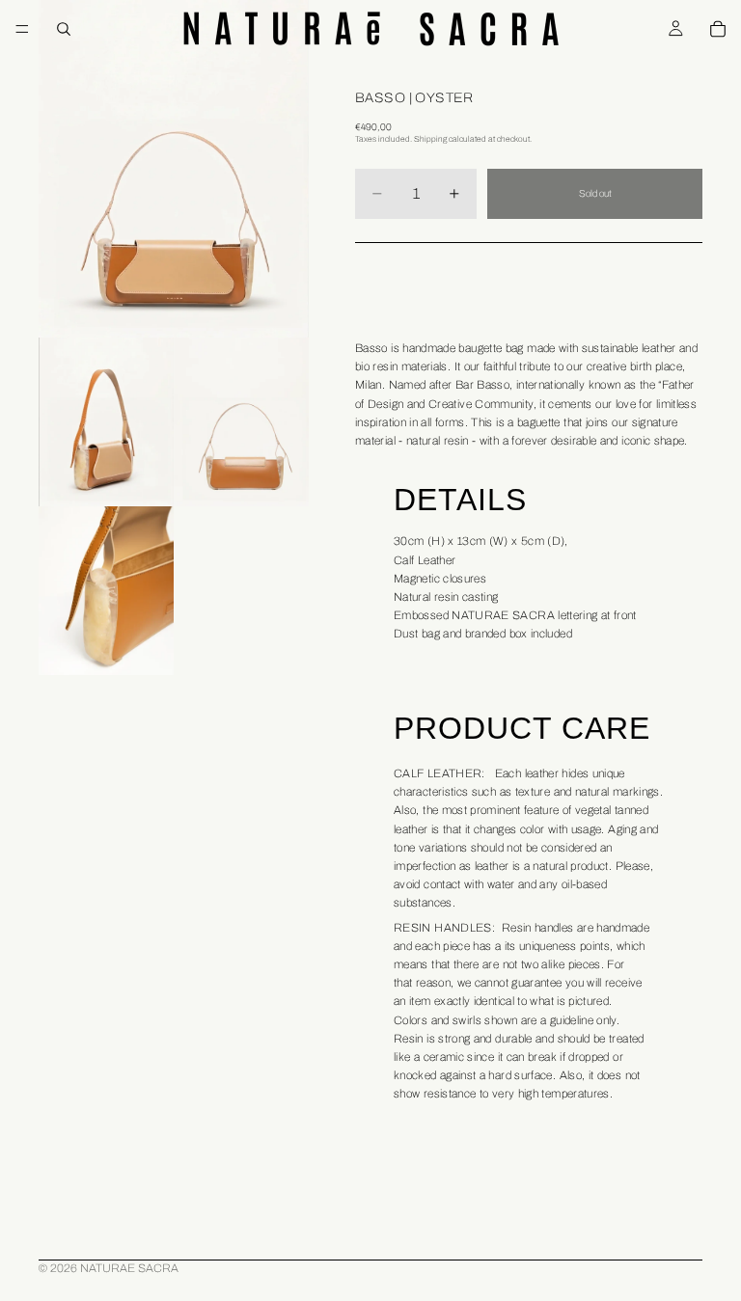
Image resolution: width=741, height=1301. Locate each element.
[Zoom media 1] (174, 169)
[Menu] (22, 29)
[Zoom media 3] (241, 422)
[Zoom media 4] (106, 590)
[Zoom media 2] (106, 422)
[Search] (63, 29)
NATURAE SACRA (129, 1268)
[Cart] (718, 29)
